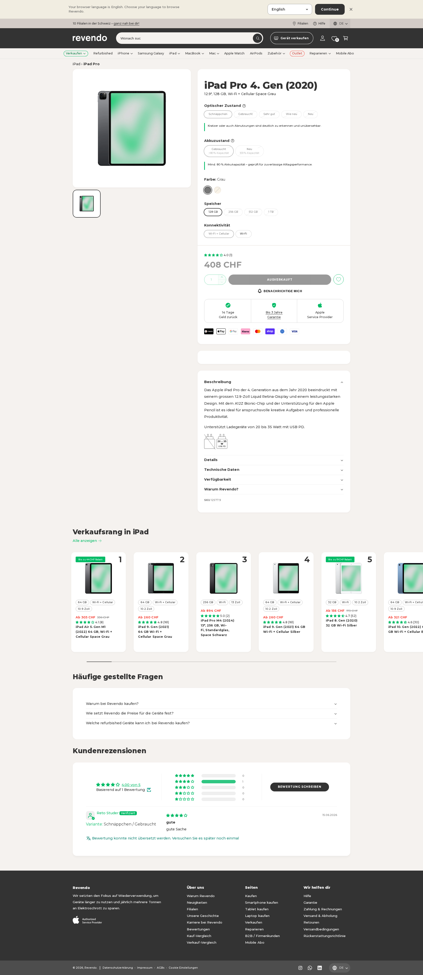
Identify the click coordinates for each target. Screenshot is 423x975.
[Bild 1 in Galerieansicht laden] (87, 204)
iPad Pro (91, 64)
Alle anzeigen (85, 540)
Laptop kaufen (257, 916)
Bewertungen (198, 929)
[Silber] (217, 190)
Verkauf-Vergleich (201, 942)
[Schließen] (351, 9)
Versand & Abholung (320, 916)
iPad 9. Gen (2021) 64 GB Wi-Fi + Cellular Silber (284, 629)
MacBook (192, 53)
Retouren (311, 922)
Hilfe (321, 23)
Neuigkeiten (197, 902)
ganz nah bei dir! (126, 23)
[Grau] (207, 190)
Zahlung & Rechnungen (323, 909)
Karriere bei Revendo (204, 922)
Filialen (302, 23)
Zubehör (274, 53)
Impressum (145, 967)
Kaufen (251, 896)
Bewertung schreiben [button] (299, 786)
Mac (212, 53)
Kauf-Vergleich (199, 936)
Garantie (310, 902)
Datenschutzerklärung (118, 967)
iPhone (123, 53)
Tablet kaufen (256, 909)
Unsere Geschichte (203, 916)
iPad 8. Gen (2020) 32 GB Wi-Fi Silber (341, 623)
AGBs (160, 967)
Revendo (90, 967)
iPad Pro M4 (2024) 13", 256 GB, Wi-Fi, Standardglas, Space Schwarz (217, 628)
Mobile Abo (254, 942)
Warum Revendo (201, 896)
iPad (172, 53)
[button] (345, 38)
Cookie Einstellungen (183, 967)
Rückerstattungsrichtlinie (324, 936)
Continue (330, 9)
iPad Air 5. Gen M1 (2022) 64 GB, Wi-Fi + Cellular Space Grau (94, 631)
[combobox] (189, 38)
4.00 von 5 (131, 785)
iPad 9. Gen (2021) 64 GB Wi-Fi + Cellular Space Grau (155, 631)
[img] (176, 815)
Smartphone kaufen (261, 902)
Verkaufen (74, 53)
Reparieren (318, 53)
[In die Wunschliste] (338, 279)
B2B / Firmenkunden (262, 936)
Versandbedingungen (321, 929)
